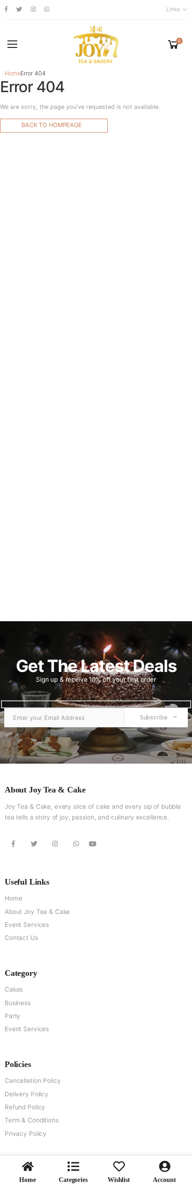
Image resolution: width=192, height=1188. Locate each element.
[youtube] (92, 844)
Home (13, 73)
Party (13, 1016)
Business (18, 1003)
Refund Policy (25, 1107)
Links (172, 9)
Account (164, 1179)
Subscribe (153, 717)
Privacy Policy (26, 1133)
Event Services (27, 924)
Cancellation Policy (33, 1080)
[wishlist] (119, 1166)
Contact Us (21, 937)
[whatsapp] (46, 9)
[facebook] (6, 9)
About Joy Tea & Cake (37, 911)
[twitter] (19, 9)
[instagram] (33, 9)
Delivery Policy (26, 1094)
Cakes (14, 989)
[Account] (165, 1166)
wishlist (119, 1179)
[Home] (28, 1166)
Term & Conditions (32, 1120)
